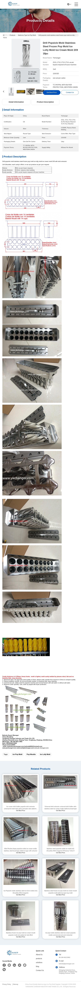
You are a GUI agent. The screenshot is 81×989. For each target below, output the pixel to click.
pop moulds (31, 754)
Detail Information (16, 102)
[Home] (13, 955)
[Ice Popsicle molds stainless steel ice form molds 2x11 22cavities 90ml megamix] (21, 873)
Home (5, 35)
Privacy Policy (6, 984)
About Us (39, 954)
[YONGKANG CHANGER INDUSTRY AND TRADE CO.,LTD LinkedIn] (14, 965)
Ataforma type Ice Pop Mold (27, 35)
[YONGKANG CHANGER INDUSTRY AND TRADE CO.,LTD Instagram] (9, 965)
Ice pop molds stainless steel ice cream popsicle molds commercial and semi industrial (60, 934)
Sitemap (15, 984)
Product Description (45, 102)
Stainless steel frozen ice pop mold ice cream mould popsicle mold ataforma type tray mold (60, 892)
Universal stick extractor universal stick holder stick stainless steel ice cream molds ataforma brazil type (60, 807)
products (39, 958)
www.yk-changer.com (41, 748)
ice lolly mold (45, 754)
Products (12, 35)
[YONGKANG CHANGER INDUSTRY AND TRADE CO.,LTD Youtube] (19, 965)
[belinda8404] (4, 969)
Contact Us (40, 970)
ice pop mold (17, 754)
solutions (39, 962)
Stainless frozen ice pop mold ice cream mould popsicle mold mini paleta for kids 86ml (20, 934)
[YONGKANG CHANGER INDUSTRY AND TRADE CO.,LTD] (13, 4)
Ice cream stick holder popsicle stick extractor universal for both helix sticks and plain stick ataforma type (20, 808)
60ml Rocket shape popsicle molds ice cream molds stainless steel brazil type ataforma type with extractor (20, 850)
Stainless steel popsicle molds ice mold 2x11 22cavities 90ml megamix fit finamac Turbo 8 (60, 850)
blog (37, 966)
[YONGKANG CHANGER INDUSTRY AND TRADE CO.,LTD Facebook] (4, 965)
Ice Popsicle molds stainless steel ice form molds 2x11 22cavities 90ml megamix (20, 892)
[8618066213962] (24, 965)
